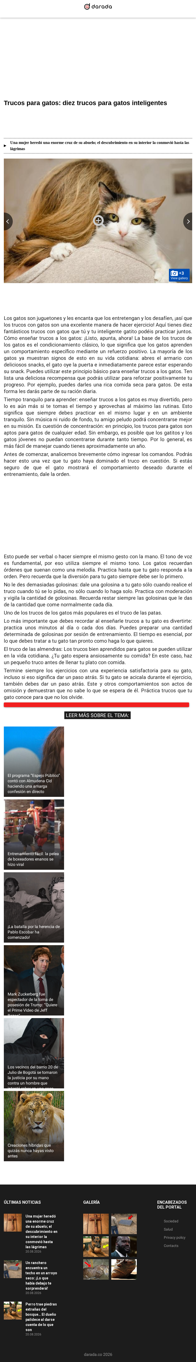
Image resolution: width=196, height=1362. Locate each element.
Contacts (171, 1251)
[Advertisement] (98, 59)
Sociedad (171, 1226)
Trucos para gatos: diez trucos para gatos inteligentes (85, 102)
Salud (168, 1234)
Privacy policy (175, 1243)
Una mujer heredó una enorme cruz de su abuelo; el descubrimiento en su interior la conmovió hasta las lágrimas (99, 145)
